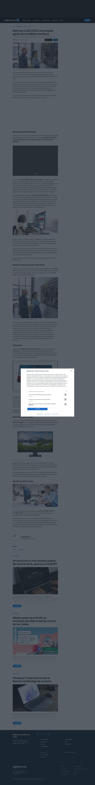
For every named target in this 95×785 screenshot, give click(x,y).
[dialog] (47, 392)
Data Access (47, 414)
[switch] (65, 395)
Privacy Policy (55, 414)
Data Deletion (40, 414)
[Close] (71, 371)
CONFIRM (37, 409)
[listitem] (47, 391)
